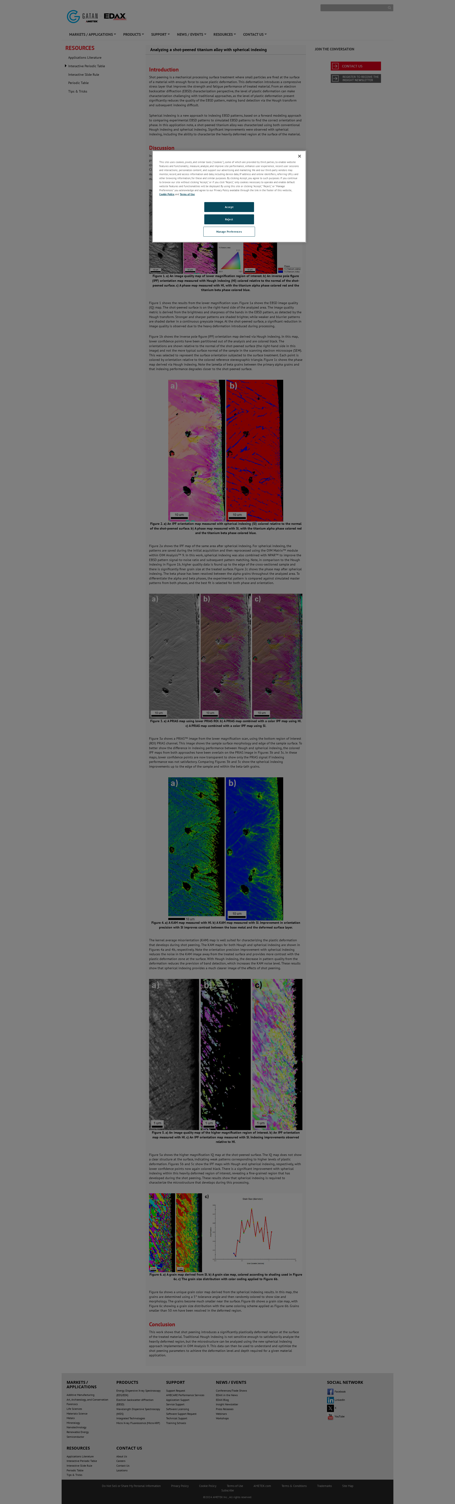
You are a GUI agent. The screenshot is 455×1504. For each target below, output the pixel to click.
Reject (229, 219)
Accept (229, 207)
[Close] (299, 156)
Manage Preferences (229, 231)
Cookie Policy (166, 194)
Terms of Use (187, 194)
